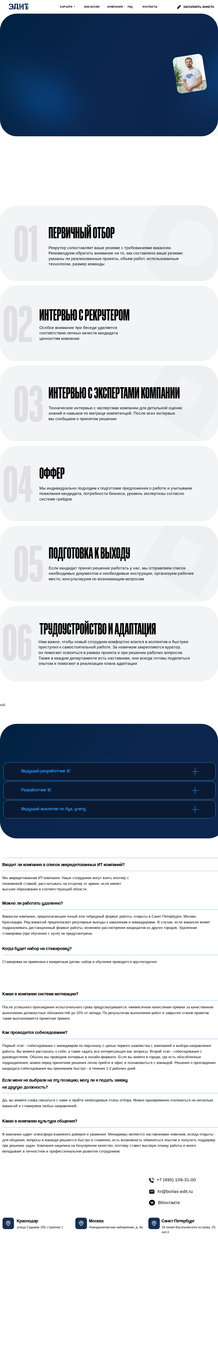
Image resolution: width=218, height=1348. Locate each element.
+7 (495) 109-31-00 (176, 1179)
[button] (199, 6)
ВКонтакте (169, 1202)
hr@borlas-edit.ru (175, 1191)
